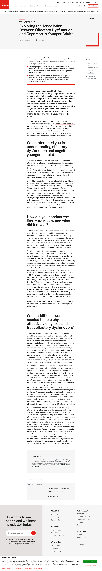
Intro (89, 59)
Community (55, 517)
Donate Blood (56, 551)
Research (88, 2)
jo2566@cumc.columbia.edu (56, 491)
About (58, 2)
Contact (82, 2)
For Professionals (13, 11)
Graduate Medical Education (83, 520)
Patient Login (96, 2)
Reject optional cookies (90, 565)
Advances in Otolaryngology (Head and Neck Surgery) (42, 11)
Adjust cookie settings (7, 568)
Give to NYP (71, 2)
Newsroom (55, 533)
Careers (64, 2)
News (77, 2)
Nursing (79, 525)
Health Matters (57, 530)
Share (92, 18)
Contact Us (55, 520)
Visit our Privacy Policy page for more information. (29, 568)
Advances (23, 11)
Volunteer (54, 548)
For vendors (80, 544)
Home (4, 11)
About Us (54, 514)
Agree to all (90, 561)
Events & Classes (57, 536)
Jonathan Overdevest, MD (64, 124)
